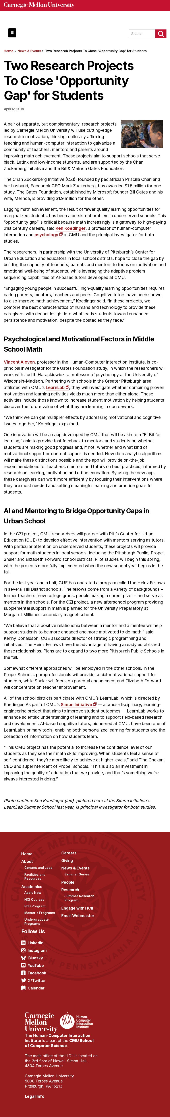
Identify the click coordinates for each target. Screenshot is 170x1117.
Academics (31, 886)
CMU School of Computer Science (59, 1043)
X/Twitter (37, 980)
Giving (67, 860)
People (67, 882)
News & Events (29, 51)
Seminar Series (76, 874)
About (27, 861)
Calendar (36, 988)
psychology (46, 234)
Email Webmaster (77, 915)
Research (70, 889)
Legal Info (34, 1096)
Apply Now (32, 892)
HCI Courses (34, 899)
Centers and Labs (38, 867)
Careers (69, 853)
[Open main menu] (12, 32)
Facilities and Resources (34, 877)
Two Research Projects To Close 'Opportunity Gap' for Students (96, 51)
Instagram (37, 950)
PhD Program (35, 906)
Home (8, 51)
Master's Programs (39, 913)
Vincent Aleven (19, 362)
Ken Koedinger (71, 228)
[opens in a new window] (42, 1015)
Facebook (37, 973)
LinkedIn (35, 943)
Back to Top (147, 1108)
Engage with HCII (77, 908)
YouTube (36, 965)
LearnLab (55, 387)
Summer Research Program (79, 898)
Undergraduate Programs (36, 921)
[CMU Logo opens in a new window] (85, 5)
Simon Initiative (76, 704)
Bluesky (35, 958)
